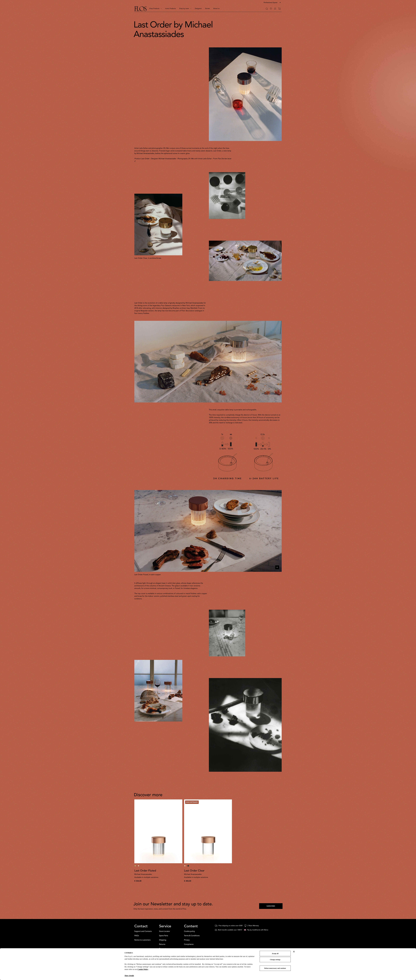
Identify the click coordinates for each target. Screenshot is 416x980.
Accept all (275, 953)
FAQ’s (136, 936)
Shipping (162, 940)
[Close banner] (294, 951)
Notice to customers (142, 940)
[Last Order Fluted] (158, 831)
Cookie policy (189, 931)
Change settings (275, 959)
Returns (162, 944)
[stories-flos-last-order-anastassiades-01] (208, 362)
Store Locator (164, 931)
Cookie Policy (142, 969)
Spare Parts (163, 936)
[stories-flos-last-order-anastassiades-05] (245, 94)
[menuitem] (155, 8)
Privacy (187, 940)
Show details (129, 976)
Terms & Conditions (192, 936)
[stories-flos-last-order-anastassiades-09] (227, 633)
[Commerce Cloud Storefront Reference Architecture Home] (140, 8)
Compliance (188, 944)
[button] (272, 3)
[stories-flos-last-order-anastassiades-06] (227, 195)
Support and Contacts (143, 931)
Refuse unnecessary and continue (275, 968)
